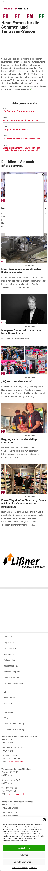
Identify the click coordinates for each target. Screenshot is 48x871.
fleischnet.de (9, 660)
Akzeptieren (24, 848)
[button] (44, 819)
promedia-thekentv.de (13, 683)
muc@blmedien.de (16, 794)
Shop (6, 692)
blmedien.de (9, 636)
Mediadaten (9, 698)
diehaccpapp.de (11, 666)
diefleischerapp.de (12, 672)
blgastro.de (9, 642)
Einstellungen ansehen (24, 862)
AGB (6, 718)
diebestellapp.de (11, 677)
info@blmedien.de (16, 762)
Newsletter (8, 703)
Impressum (33, 868)
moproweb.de (10, 648)
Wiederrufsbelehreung (14, 724)
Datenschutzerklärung (20, 868)
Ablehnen (24, 855)
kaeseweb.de (10, 654)
